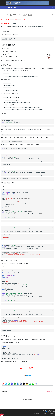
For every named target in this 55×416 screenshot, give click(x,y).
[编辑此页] (53, 15)
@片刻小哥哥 (44, 411)
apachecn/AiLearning (27, 372)
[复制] (52, 38)
